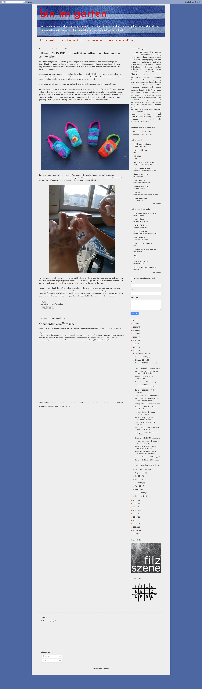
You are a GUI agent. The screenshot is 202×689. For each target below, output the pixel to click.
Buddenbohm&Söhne (142, 144)
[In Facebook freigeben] (50, 307)
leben (148, 90)
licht (138, 93)
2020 (135, 344)
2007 (135, 534)
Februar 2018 (140, 493)
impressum (95, 40)
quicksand (157, 100)
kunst (141, 90)
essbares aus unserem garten (146, 69)
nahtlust (137, 192)
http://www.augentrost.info (144, 213)
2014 (135, 510)
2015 (135, 507)
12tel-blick (148, 52)
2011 (135, 520)
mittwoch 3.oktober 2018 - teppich (147, 457)
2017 (135, 500)
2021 (135, 340)
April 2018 (139, 486)
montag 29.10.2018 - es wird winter (148, 368)
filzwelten (157, 77)
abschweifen (135, 55)
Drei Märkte (137, 251)
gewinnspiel (144, 82)
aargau (158, 52)
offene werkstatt (155, 97)
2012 (135, 517)
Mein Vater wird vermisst (142, 182)
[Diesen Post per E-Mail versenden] (42, 307)
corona (139, 64)
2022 (135, 337)
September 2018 (141, 469)
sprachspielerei (136, 107)
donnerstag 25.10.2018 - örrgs (146, 382)
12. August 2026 (139, 188)
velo (149, 112)
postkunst (135, 100)
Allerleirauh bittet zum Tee (144, 249)
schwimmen (156, 102)
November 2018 (141, 357)
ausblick (133, 57)
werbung (133, 114)
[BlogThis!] (45, 307)
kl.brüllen (137, 156)
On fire (135, 245)
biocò (154, 62)
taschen (158, 107)
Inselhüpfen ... (138, 269)
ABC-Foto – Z (138, 200)
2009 (135, 527)
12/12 (135, 257)
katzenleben (135, 87)
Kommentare (49, 661)
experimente (136, 72)
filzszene (146, 77)
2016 (135, 504)
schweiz (148, 102)
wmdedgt (134, 119)
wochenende (155, 119)
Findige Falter (138, 176)
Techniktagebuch (140, 186)
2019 (135, 347)
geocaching (157, 80)
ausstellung (142, 57)
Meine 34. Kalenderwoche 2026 (144, 170)
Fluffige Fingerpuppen (140, 221)
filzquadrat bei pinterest (142, 131)
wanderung (156, 112)
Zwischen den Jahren (140, 239)
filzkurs (52, 304)
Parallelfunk (138, 219)
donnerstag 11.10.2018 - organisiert (148, 438)
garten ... (145, 80)
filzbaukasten (156, 72)
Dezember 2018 (141, 353)
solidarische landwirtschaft (141, 104)
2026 (135, 324)
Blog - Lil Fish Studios (142, 243)
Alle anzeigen (157, 203)
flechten (134, 80)
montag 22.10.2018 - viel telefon (147, 395)
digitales (158, 64)
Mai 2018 (138, 483)
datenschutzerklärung (121, 40)
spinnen (157, 104)
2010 (135, 524)
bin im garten (73, 14)
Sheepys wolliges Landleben (145, 267)
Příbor (135, 152)
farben (146, 72)
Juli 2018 (138, 476)
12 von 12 (136, 52)
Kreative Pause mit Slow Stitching (145, 233)
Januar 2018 (139, 496)
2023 (135, 334)
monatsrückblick (136, 95)
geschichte (135, 82)
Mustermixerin (139, 237)
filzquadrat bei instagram (142, 134)
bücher (133, 64)
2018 (135, 350)
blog (159, 62)
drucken (158, 67)
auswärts (152, 57)
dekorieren (148, 65)
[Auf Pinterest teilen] (53, 307)
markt (145, 93)
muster (151, 95)
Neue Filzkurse (138, 215)
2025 (135, 327)
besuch (138, 60)
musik (146, 95)
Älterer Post (119, 402)
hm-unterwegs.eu (140, 198)
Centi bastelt (139, 180)
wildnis (158, 116)
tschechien (143, 109)
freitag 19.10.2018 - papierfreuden (147, 404)
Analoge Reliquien (139, 146)
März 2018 (139, 489)
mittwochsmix (156, 93)
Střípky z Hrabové (141, 150)
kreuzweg (134, 90)
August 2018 (140, 473)
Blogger (106, 669)
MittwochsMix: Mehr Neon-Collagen (145, 194)
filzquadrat (47, 40)
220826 (136, 158)
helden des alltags (139, 85)
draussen (148, 67)
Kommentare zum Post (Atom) (59, 406)
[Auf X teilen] (47, 307)
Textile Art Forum (140, 261)
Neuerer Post (44, 402)
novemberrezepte (143, 97)
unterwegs (141, 112)
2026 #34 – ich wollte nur (142, 164)
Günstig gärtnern (140, 174)
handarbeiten (155, 82)
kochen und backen (151, 87)
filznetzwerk (157, 75)
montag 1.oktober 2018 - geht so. (147, 465)
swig (135, 255)
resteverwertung (137, 102)
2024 (135, 330)
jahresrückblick (155, 85)
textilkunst (135, 109)
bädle (133, 60)
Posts (46, 656)
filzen (47, 304)
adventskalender (148, 55)
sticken (144, 107)
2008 (135, 530)
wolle (147, 121)
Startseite (82, 402)
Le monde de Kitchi (141, 168)
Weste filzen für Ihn (140, 227)
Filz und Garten (140, 231)
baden (159, 57)
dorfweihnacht (136, 67)
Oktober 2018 (140, 360)
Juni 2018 (138, 479)
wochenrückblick (137, 122)
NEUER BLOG (138, 263)
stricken (150, 107)
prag (146, 100)
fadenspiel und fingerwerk (144, 162)
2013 (135, 514)
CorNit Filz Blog (140, 225)
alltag (158, 55)
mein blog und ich (71, 40)
